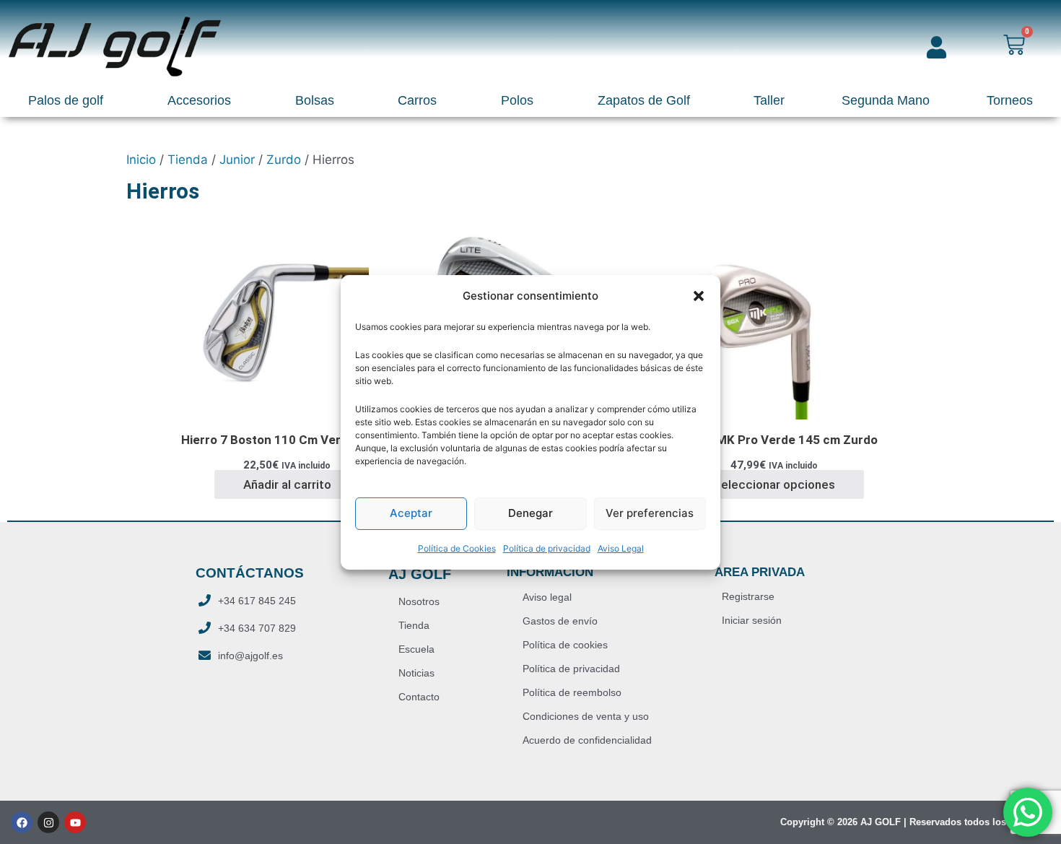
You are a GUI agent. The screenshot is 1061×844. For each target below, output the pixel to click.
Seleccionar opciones (774, 484)
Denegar (530, 513)
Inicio (141, 159)
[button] (698, 295)
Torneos (1010, 100)
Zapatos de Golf (644, 100)
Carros (417, 100)
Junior (237, 159)
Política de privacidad (546, 548)
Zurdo (283, 159)
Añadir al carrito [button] (287, 484)
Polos (517, 100)
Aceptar (411, 513)
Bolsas (314, 100)
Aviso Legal (621, 548)
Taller (769, 100)
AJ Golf (419, 574)
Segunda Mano (886, 100)
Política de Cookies (457, 548)
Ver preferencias (650, 513)
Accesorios (199, 100)
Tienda (187, 159)
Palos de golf (65, 100)
